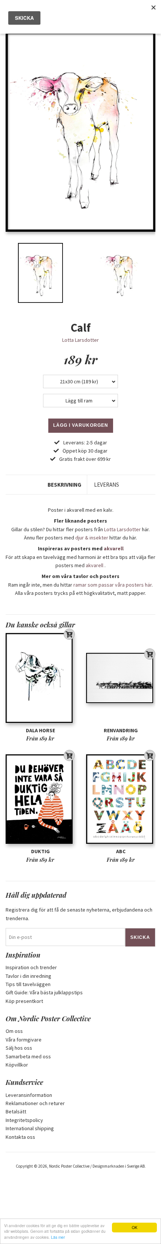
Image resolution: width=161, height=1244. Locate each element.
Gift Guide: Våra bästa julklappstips (44, 992)
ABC (120, 851)
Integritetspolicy (24, 1120)
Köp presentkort (24, 1001)
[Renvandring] (120, 678)
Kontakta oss (20, 1137)
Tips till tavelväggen (28, 984)
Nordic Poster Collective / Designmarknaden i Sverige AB (97, 1166)
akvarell (114, 548)
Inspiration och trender (31, 967)
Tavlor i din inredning (28, 976)
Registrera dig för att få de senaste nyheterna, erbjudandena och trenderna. (79, 913)
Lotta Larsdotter (80, 340)
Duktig (40, 851)
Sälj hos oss (19, 1047)
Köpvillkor (17, 1064)
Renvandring (121, 730)
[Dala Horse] (40, 678)
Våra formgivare (24, 1039)
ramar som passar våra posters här (112, 584)
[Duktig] (40, 799)
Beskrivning (64, 484)
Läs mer (58, 1237)
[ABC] (120, 799)
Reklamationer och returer (35, 1103)
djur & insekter (91, 537)
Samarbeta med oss (28, 1056)
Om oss (14, 1031)
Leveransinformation (29, 1095)
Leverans (106, 484)
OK (134, 1227)
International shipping (30, 1128)
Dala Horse (40, 730)
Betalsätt (16, 1111)
